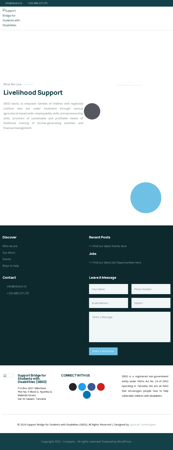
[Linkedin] (87, 395)
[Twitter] (82, 387)
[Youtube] (101, 387)
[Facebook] (91, 387)
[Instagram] (73, 387)
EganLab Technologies (143, 424)
